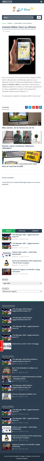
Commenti (35, 231)
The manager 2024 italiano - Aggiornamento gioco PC (22, 310)
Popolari (22, 231)
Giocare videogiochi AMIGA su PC (24, 394)
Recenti (8, 231)
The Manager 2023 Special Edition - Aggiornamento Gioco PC (25, 360)
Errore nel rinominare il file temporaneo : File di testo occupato (27, 262)
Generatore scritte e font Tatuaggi (25, 344)
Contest (9, 23)
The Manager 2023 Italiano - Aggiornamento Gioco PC (22, 319)
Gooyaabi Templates (22, 458)
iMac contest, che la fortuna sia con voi (18, 128)
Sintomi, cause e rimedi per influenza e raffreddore (18, 147)
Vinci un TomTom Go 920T (12, 166)
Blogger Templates (26, 456)
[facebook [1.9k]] (41, 1)
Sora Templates (15, 456)
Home (4, 23)
